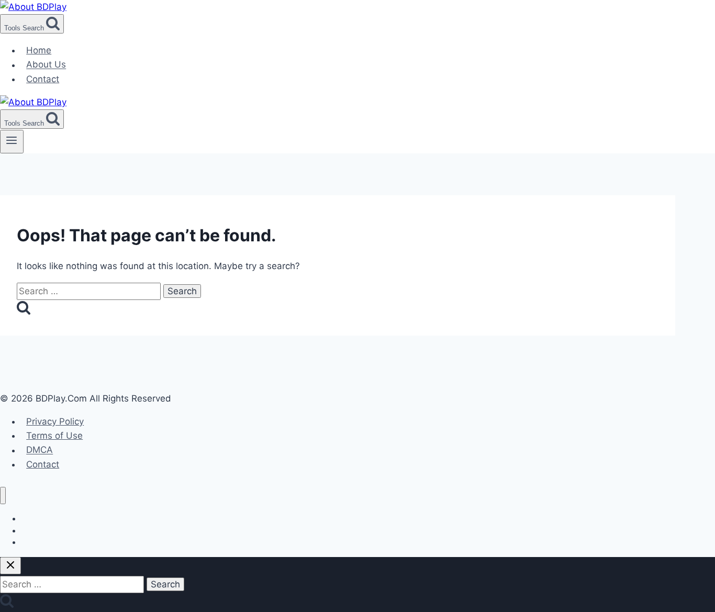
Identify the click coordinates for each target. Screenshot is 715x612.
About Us (46, 65)
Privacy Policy (55, 421)
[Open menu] (12, 141)
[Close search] (10, 565)
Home (38, 50)
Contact (42, 79)
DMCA (39, 450)
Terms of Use (54, 435)
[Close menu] (3, 495)
